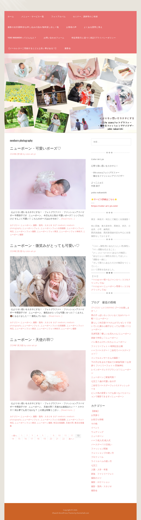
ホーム (11, 16)
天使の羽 (70, 422)
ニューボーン (26, 225)
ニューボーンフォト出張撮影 (53, 228)
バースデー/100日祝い (101, 444)
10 (59, 435)
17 (32, 438)
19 (44, 438)
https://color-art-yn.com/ (104, 205)
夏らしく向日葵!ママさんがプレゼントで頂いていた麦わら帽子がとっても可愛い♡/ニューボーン (111, 326)
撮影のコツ (96, 477)
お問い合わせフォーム (54, 37)
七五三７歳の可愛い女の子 (103, 381)
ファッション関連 (99, 448)
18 (38, 438)
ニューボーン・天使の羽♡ (32, 339)
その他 (94, 423)
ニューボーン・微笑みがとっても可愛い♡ (44, 245)
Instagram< (98, 279)
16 (25, 438)
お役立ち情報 (97, 419)
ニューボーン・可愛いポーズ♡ (35, 148)
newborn (62, 225)
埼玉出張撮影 (59, 422)
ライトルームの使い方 (101, 461)
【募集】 (95, 411)
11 (65, 435)
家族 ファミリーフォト (102, 473)
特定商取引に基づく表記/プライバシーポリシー (94, 37)
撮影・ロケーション (100, 482)
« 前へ (14, 435)
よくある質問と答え (93, 26)
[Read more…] (67, 218)
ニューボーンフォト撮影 (25, 231)
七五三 (94, 465)
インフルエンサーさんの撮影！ (105, 357)
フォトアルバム (58, 16)
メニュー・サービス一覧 (32, 16)
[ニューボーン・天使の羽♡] (48, 400)
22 (63, 438)
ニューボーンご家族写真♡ (103, 377)
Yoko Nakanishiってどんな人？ (22, 37)
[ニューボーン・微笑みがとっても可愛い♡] (48, 305)
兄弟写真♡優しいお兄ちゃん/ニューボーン (111, 333)
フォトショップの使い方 (102, 452)
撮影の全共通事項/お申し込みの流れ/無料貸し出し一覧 (33, 26)
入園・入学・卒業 (99, 469)
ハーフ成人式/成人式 (100, 440)
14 (13, 438)
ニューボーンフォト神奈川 (70, 231)
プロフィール (97, 457)
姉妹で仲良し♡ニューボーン (104, 337)
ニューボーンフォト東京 (47, 231)
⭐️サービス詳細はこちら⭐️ (104, 199)
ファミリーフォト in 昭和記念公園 (107, 346)
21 (57, 438)
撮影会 (68, 48)
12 (72, 435)
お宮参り (95, 415)
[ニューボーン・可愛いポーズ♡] (48, 208)
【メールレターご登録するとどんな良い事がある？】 (32, 48)
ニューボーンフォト (31, 228)
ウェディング (97, 432)
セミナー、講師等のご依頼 (85, 16)
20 (51, 438)
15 (19, 438)
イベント (95, 427)
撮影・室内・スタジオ (42, 225)
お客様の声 (71, 26)
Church (55, 513)
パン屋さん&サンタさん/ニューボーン (108, 341)
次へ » (71, 438)
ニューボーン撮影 (68, 328)
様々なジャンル (111, 279)
